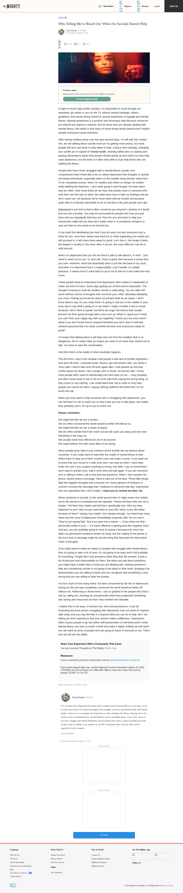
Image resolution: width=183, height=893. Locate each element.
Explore (127, 6)
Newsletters (108, 6)
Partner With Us (57, 859)
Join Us (174, 6)
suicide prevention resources (125, 660)
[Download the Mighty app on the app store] (143, 856)
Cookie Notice (15, 876)
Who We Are (15, 855)
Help (12, 870)
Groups (145, 6)
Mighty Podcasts (98, 866)
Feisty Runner (72, 30)
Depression (64, 209)
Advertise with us (57, 862)
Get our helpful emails (87, 99)
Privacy (165, 886)
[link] (11, 6)
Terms (171, 886)
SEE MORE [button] (104, 835)
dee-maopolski (67, 733)
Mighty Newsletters (99, 862)
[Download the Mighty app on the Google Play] (165, 856)
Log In (157, 6)
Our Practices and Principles (21, 866)
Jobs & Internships (17, 862)
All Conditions (56, 872)
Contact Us (96, 855)
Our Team (13, 859)
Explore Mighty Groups (101, 859)
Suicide (62, 17)
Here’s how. (111, 648)
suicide (131, 116)
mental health (98, 151)
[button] (83, 30)
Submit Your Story (58, 855)
